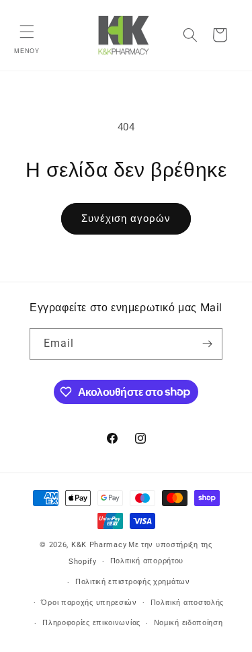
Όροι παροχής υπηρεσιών (88, 602)
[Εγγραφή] (207, 344)
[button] (27, 31)
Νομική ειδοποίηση (188, 622)
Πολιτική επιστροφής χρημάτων (132, 581)
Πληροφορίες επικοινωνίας (91, 622)
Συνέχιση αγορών (126, 218)
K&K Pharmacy (98, 544)
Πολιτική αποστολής (187, 602)
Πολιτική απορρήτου (147, 561)
